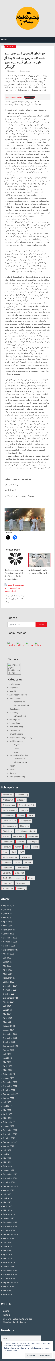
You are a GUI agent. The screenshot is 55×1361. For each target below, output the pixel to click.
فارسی (16, 748)
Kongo (35, 847)
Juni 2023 (7, 1058)
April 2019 (7, 1254)
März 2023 (8, 1070)
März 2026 (8, 926)
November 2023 (10, 1038)
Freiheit (6, 836)
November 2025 (10, 942)
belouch (24, 810)
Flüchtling (24, 826)
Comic (30, 815)
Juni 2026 (7, 914)
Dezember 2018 (10, 1270)
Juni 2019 (7, 1246)
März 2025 (8, 974)
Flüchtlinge (7, 831)
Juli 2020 (7, 1194)
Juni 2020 (7, 1198)
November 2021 (10, 1134)
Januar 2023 (8, 1078)
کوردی (16, 752)
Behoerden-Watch (21, 705)
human (18, 847)
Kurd (13, 852)
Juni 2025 (7, 962)
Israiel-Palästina (16, 734)
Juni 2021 (7, 1154)
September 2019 (10, 1234)
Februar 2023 (9, 1074)
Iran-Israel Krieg (16, 727)
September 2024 (10, 998)
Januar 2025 (8, 982)
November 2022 (10, 1086)
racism (17, 862)
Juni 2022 (7, 1106)
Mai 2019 (7, 1250)
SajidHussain (22, 867)
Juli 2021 (7, 1150)
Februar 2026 (9, 930)
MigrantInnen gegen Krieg (20, 737)
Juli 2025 (7, 958)
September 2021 (10, 1142)
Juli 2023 (7, 1054)
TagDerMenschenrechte (13, 878)
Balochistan (14, 709)
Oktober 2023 (9, 1042)
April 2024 (7, 1018)
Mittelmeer (26, 857)
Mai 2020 (7, 1202)
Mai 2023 (7, 1062)
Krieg (5, 852)
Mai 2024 (7, 1014)
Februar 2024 (9, 1026)
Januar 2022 (8, 1126)
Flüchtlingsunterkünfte (26, 831)
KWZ (22, 852)
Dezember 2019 (10, 1222)
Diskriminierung (9, 826)
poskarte (7, 862)
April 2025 (7, 970)
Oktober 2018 (9, 1278)
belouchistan (8, 815)
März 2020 (8, 1210)
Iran (26, 847)
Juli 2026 (7, 910)
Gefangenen (14, 719)
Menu (4, 39)
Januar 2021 (8, 1170)
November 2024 (10, 990)
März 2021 (7, 1162)
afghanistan (14, 684)
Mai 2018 (7, 1290)
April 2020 (7, 1206)
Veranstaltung (20, 716)
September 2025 (10, 950)
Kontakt (6, 1315)
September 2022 (10, 1094)
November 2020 (10, 1178)
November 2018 (10, 1274)
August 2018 (8, 1286)
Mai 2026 (7, 918)
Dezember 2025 (10, 938)
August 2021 (8, 1146)
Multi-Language (16, 741)
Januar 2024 (8, 1030)
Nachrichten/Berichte (18, 755)
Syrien (12, 769)
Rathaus (28, 862)
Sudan (12, 766)
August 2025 (8, 954)
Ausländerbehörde (27, 805)
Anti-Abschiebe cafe (18, 695)
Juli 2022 (7, 1102)
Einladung (13, 712)
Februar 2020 (9, 1214)
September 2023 (10, 1046)
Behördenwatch (10, 810)
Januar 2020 (8, 1218)
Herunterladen (29, 97)
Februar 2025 (9, 978)
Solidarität (19, 873)
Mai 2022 (7, 1110)
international (14, 723)
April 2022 (7, 1114)
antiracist (21, 800)
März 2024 (8, 1022)
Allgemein (11, 71)
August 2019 (8, 1238)
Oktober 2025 (9, 946)
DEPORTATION (9, 821)
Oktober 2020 (9, 1182)
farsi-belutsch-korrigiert (14, 97)
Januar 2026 (8, 934)
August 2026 (8, 906)
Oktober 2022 (9, 1090)
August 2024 (8, 1002)
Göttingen (33, 841)
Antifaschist (8, 800)
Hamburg (7, 847)
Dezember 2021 (10, 1130)
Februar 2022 (9, 1122)
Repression (7, 867)
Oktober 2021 (9, 1138)
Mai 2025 (7, 966)
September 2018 (10, 1282)
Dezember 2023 (10, 1034)
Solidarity (7, 873)
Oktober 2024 (9, 994)
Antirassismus (15, 698)
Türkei (30, 878)
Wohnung (21, 888)
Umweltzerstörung (17, 776)
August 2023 (8, 1050)
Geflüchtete (8, 841)
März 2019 (7, 1258)
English (17, 744)
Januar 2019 (8, 1266)
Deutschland (19, 758)
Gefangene (33, 836)
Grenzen (20, 841)
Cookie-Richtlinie (10, 1350)
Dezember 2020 (10, 1174)
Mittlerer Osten (20, 762)
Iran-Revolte (14, 730)
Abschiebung (19, 702)
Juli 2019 (7, 1242)
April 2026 (7, 922)
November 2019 (10, 1226)
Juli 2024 (7, 1006)
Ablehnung (7, 795)
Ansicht (12, 691)
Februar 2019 (9, 1262)
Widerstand (8, 888)
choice (21, 815)
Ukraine (12, 773)
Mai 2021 (7, 1158)
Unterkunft (7, 883)
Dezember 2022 (10, 1082)
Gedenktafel (18, 836)
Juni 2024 (7, 1010)
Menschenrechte (10, 857)
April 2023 (7, 1066)
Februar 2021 (9, 1166)
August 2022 (8, 1098)
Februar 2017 (9, 1294)
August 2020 (8, 1190)
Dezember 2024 (10, 986)
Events (6, 1311)
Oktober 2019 (9, 1230)
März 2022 (7, 1118)
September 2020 (10, 1186)
